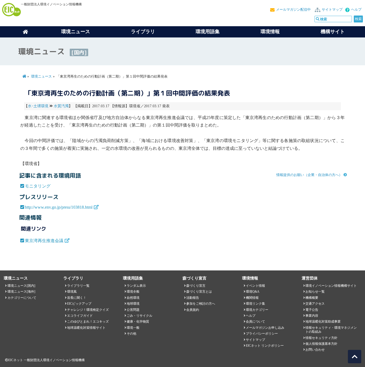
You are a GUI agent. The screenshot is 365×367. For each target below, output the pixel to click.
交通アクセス (315, 303)
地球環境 (133, 303)
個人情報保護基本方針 (321, 344)
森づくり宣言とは (199, 291)
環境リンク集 (255, 303)
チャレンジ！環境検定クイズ (88, 310)
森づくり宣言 (195, 286)
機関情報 (252, 298)
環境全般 (133, 291)
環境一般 (133, 328)
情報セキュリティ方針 (321, 338)
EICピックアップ (79, 303)
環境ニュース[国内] (21, 286)
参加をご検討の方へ (200, 303)
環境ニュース (41, 76)
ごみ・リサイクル (139, 316)
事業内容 (311, 316)
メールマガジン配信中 (293, 10)
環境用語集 (208, 31)
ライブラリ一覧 (78, 286)
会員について (255, 321)
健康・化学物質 (138, 321)
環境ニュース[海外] (21, 291)
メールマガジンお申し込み (265, 328)
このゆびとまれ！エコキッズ (88, 321)
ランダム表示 (136, 286)
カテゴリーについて (21, 298)
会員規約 (192, 310)
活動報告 (192, 298)
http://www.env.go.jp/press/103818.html (58, 207)
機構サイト (333, 31)
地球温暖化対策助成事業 (323, 321)
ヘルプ (356, 10)
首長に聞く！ (76, 298)
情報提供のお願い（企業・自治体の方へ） (309, 175)
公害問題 (133, 310)
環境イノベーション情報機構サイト (331, 286)
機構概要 (311, 298)
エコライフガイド (80, 316)
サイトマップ (332, 10)
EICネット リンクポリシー (265, 345)
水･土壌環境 (38, 106)
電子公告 (311, 310)
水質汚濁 (61, 106)
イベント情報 (255, 286)
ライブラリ (143, 31)
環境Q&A (252, 291)
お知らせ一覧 (315, 291)
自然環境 (133, 298)
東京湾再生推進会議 (44, 240)
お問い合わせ (315, 349)
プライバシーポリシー (262, 333)
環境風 (72, 291)
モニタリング (38, 186)
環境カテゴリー (257, 310)
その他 (131, 333)
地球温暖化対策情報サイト (86, 328)
